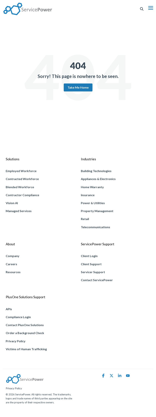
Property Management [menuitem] (97, 211)
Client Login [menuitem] (89, 256)
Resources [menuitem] (13, 272)
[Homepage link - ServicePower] (25, 382)
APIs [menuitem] (9, 309)
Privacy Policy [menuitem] (15, 341)
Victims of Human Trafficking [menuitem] (26, 349)
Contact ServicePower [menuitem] (97, 280)
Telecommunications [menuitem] (95, 227)
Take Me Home (78, 87)
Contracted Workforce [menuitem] (22, 179)
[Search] (141, 9)
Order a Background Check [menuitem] (25, 333)
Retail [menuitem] (85, 219)
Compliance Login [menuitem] (18, 317)
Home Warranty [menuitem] (92, 187)
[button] (150, 7)
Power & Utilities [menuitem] (93, 203)
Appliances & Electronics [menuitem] (98, 179)
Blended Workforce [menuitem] (20, 187)
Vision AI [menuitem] (12, 203)
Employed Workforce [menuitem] (21, 171)
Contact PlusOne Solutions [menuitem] (25, 325)
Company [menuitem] (12, 256)
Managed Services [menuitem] (19, 211)
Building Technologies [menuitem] (96, 171)
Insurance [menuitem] (88, 195)
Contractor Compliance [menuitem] (22, 195)
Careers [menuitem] (11, 264)
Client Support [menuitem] (91, 264)
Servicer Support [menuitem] (93, 272)
